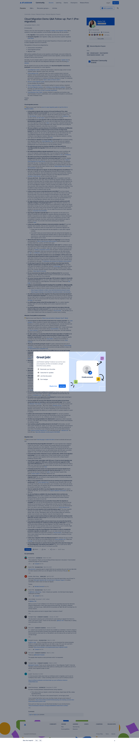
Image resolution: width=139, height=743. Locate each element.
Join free (62, 386)
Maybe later (53, 386)
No (40, 740)
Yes (36, 740)
